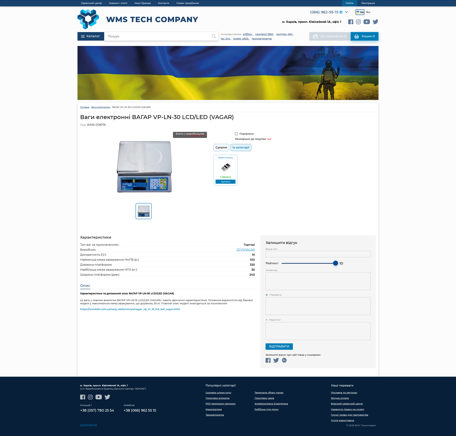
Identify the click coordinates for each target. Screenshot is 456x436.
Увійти (350, 3)
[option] (228, 73)
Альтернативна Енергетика (271, 403)
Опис (85, 285)
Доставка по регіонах (344, 392)
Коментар (272, 270)
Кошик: (368, 36)
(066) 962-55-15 (324, 12)
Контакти (88, 425)
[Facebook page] (350, 21)
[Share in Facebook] (268, 360)
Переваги (275, 294)
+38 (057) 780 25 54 (97, 410)
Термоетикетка (215, 414)
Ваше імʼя (271, 249)
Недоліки (275, 319)
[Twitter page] (376, 21)
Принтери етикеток (218, 398)
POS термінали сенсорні (220, 403)
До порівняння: (333, 36)
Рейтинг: (272, 263)
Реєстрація (368, 3)
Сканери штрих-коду (218, 392)
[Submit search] (214, 36)
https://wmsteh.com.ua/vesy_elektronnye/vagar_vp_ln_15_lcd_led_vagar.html (130, 309)
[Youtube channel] (367, 21)
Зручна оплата (340, 398)
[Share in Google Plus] (284, 360)
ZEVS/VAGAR (246, 249)
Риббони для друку (267, 409)
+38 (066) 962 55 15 (140, 410)
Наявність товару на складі (347, 409)
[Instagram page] (358, 21)
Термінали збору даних (269, 392)
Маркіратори (214, 409)
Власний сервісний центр (347, 403)
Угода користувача (342, 420)
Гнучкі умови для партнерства (349, 414)
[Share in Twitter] (276, 360)
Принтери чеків (264, 398)
